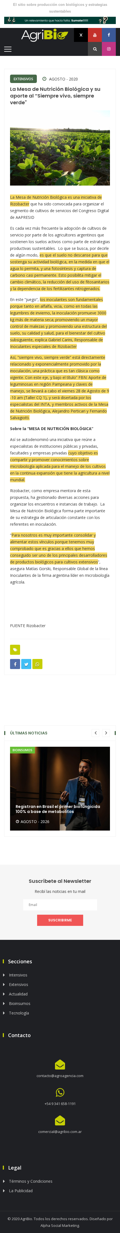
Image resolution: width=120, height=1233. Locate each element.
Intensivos (18, 975)
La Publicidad (21, 1190)
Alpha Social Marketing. (60, 1225)
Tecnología (19, 1013)
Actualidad (18, 994)
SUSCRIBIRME (60, 920)
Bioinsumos (19, 1003)
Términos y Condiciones (30, 1181)
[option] (60, 788)
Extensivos (23, 79)
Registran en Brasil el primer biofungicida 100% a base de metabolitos (58, 809)
